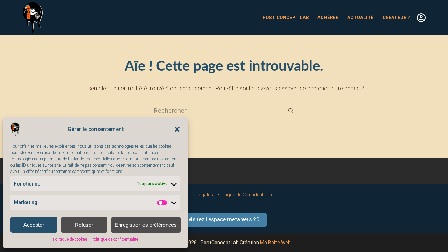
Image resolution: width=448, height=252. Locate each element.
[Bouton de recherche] (290, 110)
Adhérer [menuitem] (327, 17)
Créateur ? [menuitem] (396, 17)
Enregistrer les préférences (146, 225)
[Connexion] (421, 17)
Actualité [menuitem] (360, 17)
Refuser (84, 225)
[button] (177, 129)
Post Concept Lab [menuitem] (285, 17)
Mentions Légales (194, 194)
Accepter (33, 225)
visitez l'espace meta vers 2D (224, 219)
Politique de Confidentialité (244, 194)
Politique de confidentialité (114, 239)
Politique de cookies (70, 239)
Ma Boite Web (275, 242)
